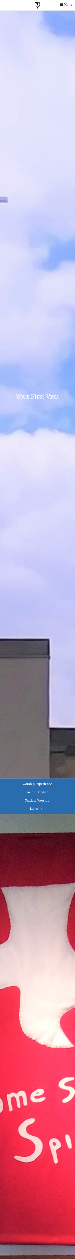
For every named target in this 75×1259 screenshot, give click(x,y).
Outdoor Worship (37, 800)
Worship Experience (37, 784)
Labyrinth (37, 809)
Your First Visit (37, 792)
